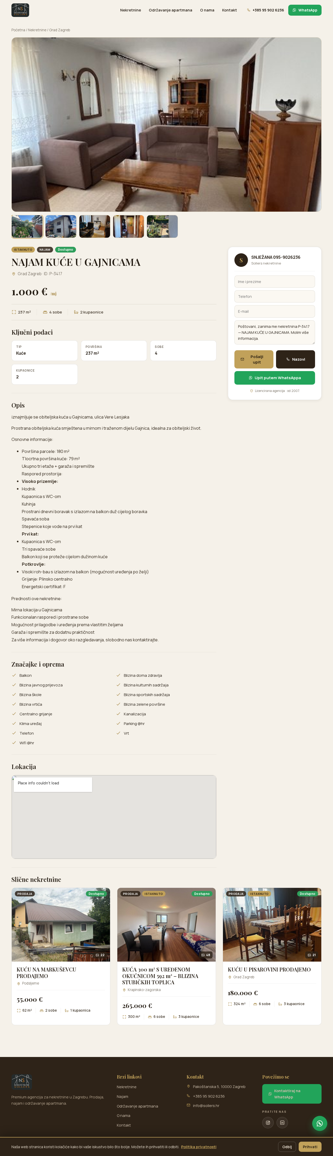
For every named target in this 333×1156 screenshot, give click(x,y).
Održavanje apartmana (170, 10)
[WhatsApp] (319, 1123)
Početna (18, 30)
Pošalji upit (257, 359)
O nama (207, 10)
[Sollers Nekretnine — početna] (20, 10)
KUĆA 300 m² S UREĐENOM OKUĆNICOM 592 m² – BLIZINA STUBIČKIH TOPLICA (160, 976)
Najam (122, 1096)
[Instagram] (268, 1122)
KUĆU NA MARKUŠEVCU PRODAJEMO (46, 972)
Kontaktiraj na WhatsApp (287, 1093)
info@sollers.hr (206, 1105)
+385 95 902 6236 (209, 1096)
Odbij (287, 1146)
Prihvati (310, 1146)
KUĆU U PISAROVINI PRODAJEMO (269, 969)
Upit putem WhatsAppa (278, 377)
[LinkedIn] (282, 1122)
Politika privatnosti (198, 1146)
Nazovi (298, 359)
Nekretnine (130, 10)
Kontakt (229, 10)
